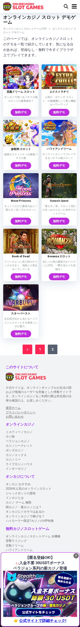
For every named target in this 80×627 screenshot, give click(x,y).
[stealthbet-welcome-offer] (40, 594)
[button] (76, 555)
